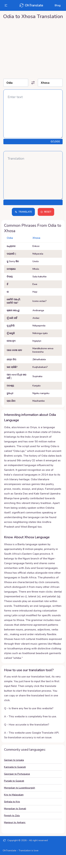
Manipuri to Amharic (15, 822)
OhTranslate (34, 5)
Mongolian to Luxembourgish (19, 787)
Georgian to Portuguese (17, 774)
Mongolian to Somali (15, 808)
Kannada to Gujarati (15, 767)
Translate (25, 211)
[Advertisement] (33, 48)
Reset (47, 211)
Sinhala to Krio (12, 801)
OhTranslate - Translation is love (20, 850)
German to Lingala (14, 760)
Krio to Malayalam (14, 794)
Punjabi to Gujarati (14, 780)
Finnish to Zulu (12, 815)
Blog (58, 5)
